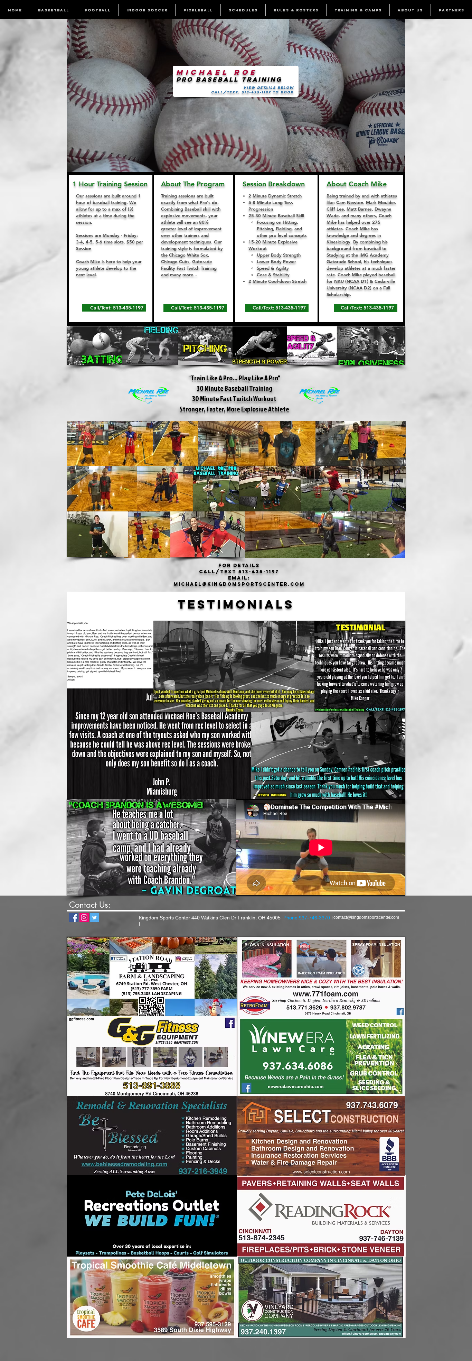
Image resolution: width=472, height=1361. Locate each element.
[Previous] (76, 95)
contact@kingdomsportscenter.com (366, 917)
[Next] (396, 95)
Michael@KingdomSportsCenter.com (239, 584)
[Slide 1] (236, 162)
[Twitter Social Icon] (94, 917)
